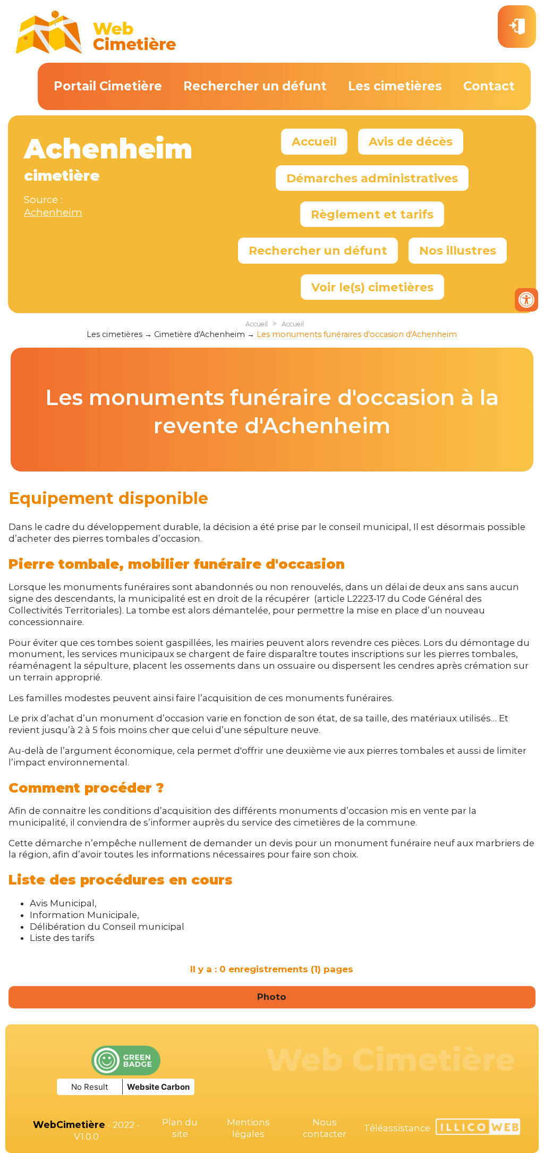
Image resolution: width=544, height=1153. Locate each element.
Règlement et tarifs (372, 214)
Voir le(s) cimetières (372, 287)
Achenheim (53, 212)
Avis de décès (411, 141)
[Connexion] (516, 26)
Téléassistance (397, 1128)
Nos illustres (457, 250)
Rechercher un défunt (255, 86)
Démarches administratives (372, 178)
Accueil (314, 141)
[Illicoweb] (478, 1128)
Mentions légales (248, 1128)
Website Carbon (158, 1087)
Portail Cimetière (108, 86)
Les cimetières (395, 86)
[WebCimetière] (96, 51)
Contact (489, 86)
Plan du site (180, 1128)
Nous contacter (324, 1128)
